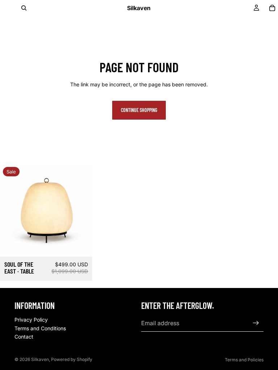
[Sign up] (256, 323)
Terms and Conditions (40, 328)
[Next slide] (81, 210)
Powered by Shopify (71, 359)
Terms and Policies (244, 359)
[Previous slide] (11, 210)
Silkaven (40, 359)
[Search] (24, 8)
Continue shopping (139, 110)
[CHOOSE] (81, 245)
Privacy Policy (31, 320)
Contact (23, 337)
